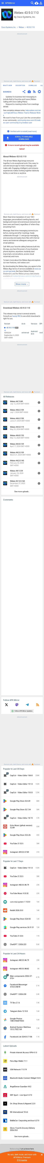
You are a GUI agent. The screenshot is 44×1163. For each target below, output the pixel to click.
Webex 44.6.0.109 (17, 410)
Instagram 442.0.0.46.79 (19, 885)
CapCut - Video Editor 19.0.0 (21, 792)
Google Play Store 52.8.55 (20, 919)
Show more (21, 284)
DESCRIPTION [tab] (20, 85)
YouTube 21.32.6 (16, 936)
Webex (21, 27)
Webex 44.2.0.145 (17, 461)
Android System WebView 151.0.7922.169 (20, 1028)
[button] (23, 92)
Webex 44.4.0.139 (17, 444)
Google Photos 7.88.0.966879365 (17, 1020)
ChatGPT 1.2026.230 (18, 994)
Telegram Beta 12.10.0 (19, 1011)
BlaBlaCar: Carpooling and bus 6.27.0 (24, 1120)
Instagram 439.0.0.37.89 (19, 852)
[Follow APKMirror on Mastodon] (16, 706)
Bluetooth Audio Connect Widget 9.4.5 (25, 1078)
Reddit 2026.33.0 (16, 910)
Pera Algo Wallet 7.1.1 (18, 1061)
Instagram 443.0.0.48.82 (19, 969)
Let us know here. (27, 1149)
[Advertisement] (22, 57)
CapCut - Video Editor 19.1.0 (21, 784)
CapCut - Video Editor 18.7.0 (21, 818)
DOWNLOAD (33, 85)
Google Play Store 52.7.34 (20, 809)
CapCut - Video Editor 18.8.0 (21, 775)
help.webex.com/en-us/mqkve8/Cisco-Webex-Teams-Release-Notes (22, 112)
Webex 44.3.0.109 (17, 452)
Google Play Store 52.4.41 (20, 801)
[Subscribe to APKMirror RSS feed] (37, 706)
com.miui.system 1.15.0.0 (20, 902)
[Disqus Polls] (22, 534)
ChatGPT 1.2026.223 (18, 944)
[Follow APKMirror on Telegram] (27, 706)
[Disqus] (22, 598)
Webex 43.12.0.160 (17, 481)
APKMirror (10, 3)
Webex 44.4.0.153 (17, 435)
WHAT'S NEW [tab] (7, 85)
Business (7, 92)
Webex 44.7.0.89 (16, 401)
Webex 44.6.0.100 (17, 418)
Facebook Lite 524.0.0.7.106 (21, 1037)
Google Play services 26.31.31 (22, 927)
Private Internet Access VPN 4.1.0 (23, 1052)
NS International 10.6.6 (19, 1112)
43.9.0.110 (10, 328)
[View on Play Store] (29, 92)
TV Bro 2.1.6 (15, 1003)
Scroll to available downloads (24, 138)
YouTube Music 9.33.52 (19, 893)
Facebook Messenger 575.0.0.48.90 (18, 985)
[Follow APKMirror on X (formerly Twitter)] (6, 706)
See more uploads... (22, 492)
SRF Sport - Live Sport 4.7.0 (21, 1095)
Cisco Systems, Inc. (26, 17)
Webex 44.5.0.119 (17, 427)
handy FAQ (16, 316)
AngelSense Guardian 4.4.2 (20, 1086)
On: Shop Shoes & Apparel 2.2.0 (22, 1103)
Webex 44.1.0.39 (16, 471)
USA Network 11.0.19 (18, 1069)
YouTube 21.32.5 (16, 843)
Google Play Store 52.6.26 (20, 835)
